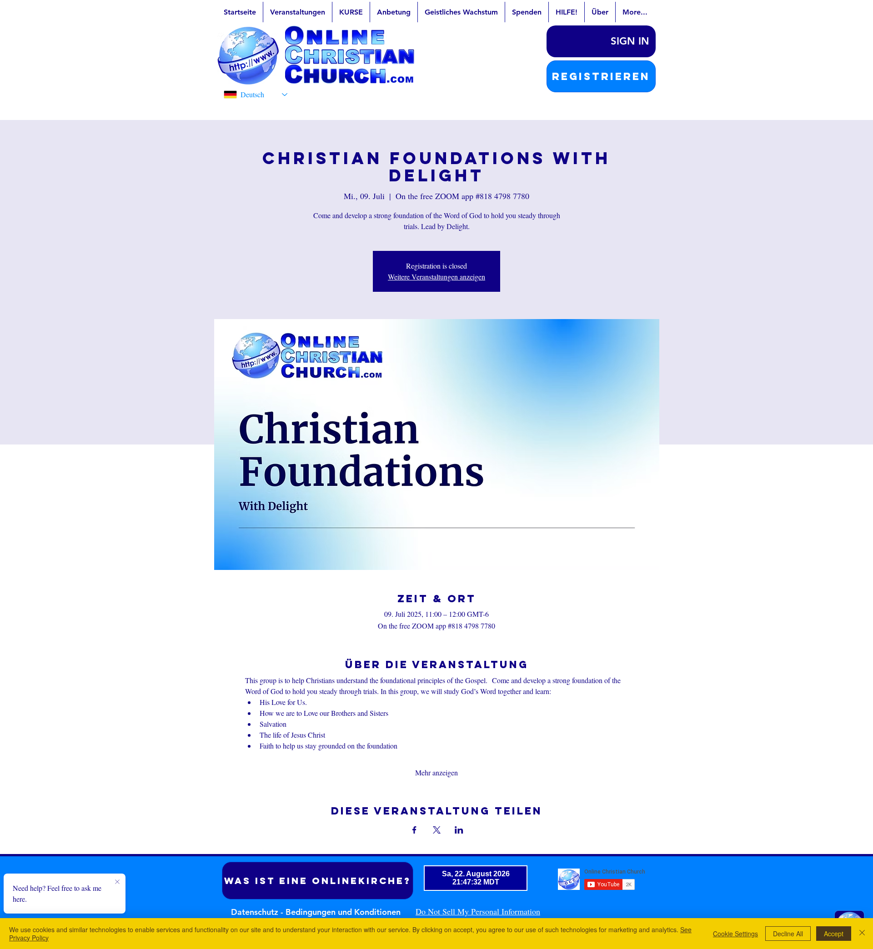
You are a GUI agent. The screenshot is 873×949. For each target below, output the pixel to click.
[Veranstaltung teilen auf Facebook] (414, 830)
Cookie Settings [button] (735, 933)
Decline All (788, 933)
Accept (833, 933)
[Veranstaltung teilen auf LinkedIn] (459, 830)
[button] (601, 76)
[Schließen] (862, 933)
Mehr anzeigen (436, 772)
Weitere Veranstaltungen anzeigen (436, 276)
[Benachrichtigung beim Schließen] (117, 882)
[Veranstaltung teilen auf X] (436, 830)
